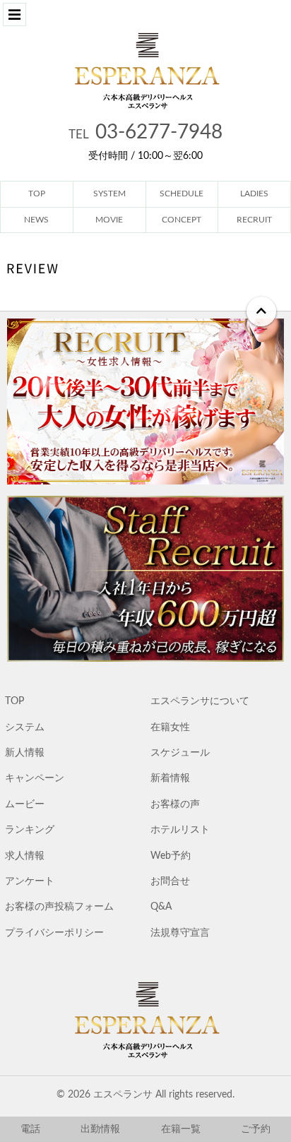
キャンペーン (34, 778)
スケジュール (180, 753)
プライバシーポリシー (54, 933)
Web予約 (170, 856)
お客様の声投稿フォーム (59, 907)
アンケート (29, 881)
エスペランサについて (199, 701)
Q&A (161, 907)
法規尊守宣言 (180, 933)
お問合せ (170, 881)
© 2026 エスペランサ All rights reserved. (145, 1095)
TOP (14, 701)
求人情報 (24, 856)
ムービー (24, 804)
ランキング (29, 830)
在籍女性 (170, 727)
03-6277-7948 (145, 132)
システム (24, 727)
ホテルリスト (180, 830)
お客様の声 (175, 804)
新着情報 (170, 778)
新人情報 (24, 753)
